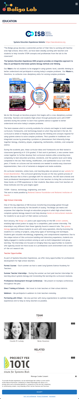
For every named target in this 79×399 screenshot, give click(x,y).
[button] (76, 376)
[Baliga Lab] (19, 7)
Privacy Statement (42, 396)
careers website (61, 221)
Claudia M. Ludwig (16, 341)
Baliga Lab (23, 221)
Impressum (52, 396)
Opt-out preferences (30, 396)
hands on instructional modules (59, 213)
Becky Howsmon (43, 341)
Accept (39, 392)
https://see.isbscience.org (55, 42)
